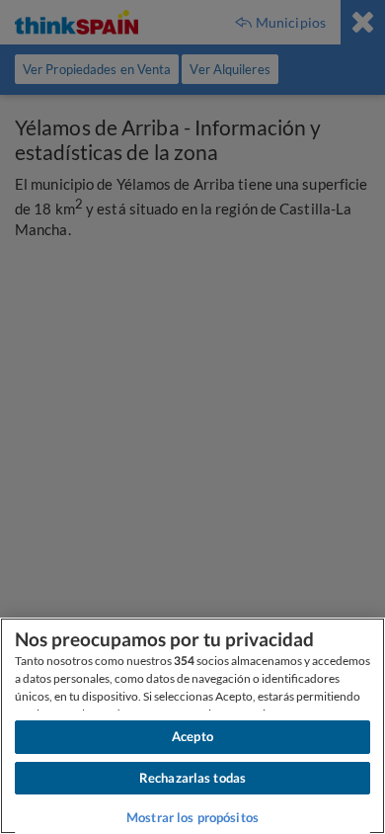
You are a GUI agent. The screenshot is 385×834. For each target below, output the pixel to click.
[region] (192, 726)
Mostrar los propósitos (192, 817)
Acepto (192, 736)
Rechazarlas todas (192, 778)
